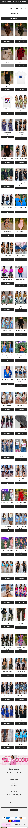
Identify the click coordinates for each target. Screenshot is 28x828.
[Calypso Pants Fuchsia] (21, 590)
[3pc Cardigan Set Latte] (7, 53)
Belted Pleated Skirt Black (7, 279)
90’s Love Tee (7, 108)
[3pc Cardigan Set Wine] (21, 53)
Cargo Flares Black (21, 671)
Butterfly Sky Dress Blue (21, 526)
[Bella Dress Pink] (21, 224)
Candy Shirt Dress (21, 647)
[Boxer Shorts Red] (21, 398)
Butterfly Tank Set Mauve (7, 550)
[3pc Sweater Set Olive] (21, 29)
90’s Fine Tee (21, 84)
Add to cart (20, 433)
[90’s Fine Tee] (21, 77)
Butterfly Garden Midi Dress (7, 502)
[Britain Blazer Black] (7, 421)
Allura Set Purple (7, 132)
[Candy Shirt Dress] (21, 640)
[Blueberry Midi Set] (7, 323)
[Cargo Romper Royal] (7, 711)
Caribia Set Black (20, 719)
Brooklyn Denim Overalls (7, 453)
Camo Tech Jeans (7, 647)
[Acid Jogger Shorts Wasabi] (21, 101)
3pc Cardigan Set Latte (7, 61)
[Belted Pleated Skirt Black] (7, 272)
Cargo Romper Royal (7, 719)
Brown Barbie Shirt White (20, 453)
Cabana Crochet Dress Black (21, 574)
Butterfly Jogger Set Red (20, 502)
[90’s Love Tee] (7, 101)
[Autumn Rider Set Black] (7, 200)
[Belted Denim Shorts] (21, 248)
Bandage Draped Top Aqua (20, 207)
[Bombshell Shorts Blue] (21, 372)
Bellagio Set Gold (7, 255)
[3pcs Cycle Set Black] (7, 77)
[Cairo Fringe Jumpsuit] (7, 590)
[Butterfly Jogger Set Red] (21, 495)
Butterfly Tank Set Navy (21, 550)
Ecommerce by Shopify (20, 824)
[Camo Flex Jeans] (7, 614)
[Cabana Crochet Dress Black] (21, 567)
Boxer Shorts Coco (7, 405)
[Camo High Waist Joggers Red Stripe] (21, 614)
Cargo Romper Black (7, 695)
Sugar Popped (14, 8)
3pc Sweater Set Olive (20, 37)
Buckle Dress (21, 478)
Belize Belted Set (7, 231)
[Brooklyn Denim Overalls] (7, 445)
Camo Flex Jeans (7, 622)
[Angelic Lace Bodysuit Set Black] (21, 174)
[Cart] (26, 8)
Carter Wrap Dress (7, 743)
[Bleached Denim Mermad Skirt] (21, 297)
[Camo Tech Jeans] (7, 640)
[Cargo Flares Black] (21, 664)
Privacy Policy (14, 785)
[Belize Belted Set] (7, 224)
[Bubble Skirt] (7, 471)
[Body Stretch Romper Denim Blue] (7, 347)
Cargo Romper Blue (21, 695)
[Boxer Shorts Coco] (7, 398)
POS (13, 824)
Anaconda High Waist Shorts (21, 158)
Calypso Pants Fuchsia (20, 598)
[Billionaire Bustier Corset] (7, 297)
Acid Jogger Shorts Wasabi (20, 108)
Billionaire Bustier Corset (7, 304)
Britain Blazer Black (7, 429)
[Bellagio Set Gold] (7, 248)
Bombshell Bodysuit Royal (7, 379)
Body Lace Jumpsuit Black (20, 330)
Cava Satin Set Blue (21, 743)
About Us (14, 783)
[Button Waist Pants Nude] (7, 567)
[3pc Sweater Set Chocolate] (7, 29)
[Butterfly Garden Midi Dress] (7, 495)
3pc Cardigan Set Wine (21, 61)
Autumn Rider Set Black (7, 207)
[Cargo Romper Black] (7, 688)
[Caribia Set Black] (21, 711)
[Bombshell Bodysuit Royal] (7, 372)
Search (14, 782)
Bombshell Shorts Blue (21, 379)
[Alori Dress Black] (21, 125)
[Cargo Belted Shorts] (7, 664)
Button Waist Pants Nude (7, 574)
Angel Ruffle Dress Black (7, 182)
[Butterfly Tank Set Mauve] (7, 543)
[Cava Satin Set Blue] (21, 735)
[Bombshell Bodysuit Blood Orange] (21, 347)
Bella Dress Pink (20, 231)
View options (7, 41)
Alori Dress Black (20, 132)
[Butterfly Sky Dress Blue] (21, 519)
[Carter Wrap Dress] (7, 735)
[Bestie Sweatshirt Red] (21, 272)
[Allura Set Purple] (7, 125)
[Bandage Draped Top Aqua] (21, 200)
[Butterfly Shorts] (7, 519)
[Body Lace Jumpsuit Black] (21, 323)
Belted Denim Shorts (20, 255)
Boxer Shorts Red (20, 405)
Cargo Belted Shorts (7, 671)
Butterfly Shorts (7, 526)
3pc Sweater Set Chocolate (7, 37)
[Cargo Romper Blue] (21, 688)
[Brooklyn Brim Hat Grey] (21, 421)
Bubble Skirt (7, 478)
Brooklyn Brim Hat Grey (21, 429)
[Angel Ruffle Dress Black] (7, 174)
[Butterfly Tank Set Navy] (21, 543)
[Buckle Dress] (21, 471)
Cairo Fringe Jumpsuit (7, 598)
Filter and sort (14, 18)
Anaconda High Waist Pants (7, 158)
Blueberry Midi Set (7, 330)
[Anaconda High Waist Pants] (7, 151)
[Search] (22, 8)
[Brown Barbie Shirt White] (21, 445)
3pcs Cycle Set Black (7, 84)
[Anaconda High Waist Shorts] (21, 151)
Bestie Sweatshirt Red (20, 279)
